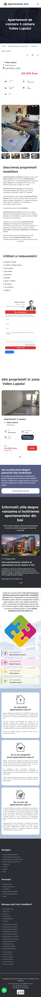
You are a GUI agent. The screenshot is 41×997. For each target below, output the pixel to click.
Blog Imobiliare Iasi (9, 886)
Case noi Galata (7, 957)
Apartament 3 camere (15, 419)
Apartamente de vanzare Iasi (18, 46)
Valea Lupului (5, 51)
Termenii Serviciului (29, 345)
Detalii (32, 448)
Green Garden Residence (10, 894)
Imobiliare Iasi (7, 884)
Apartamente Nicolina (9, 948)
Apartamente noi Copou (10, 929)
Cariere (5, 869)
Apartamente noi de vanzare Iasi (12, 859)
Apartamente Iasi (8, 909)
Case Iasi (5, 914)
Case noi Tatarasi (8, 964)
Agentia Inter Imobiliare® (10, 891)
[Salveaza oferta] (27, 55)
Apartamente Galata (9, 946)
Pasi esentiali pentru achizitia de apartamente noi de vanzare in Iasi (17, 563)
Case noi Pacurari (8, 961)
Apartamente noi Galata (10, 931)
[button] (35, 126)
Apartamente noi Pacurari (10, 936)
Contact (5, 866)
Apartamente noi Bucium (10, 924)
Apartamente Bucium (9, 941)
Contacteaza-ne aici (20, 491)
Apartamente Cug (8, 944)
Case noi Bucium (8, 952)
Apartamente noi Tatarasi (10, 939)
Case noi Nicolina (8, 959)
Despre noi (6, 864)
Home (3, 46)
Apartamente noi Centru (10, 927)
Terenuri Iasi (6, 916)
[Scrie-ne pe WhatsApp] (4, 990)
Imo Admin (6, 889)
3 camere (34, 46)
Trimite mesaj (20, 347)
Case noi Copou (7, 954)
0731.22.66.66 (21, 312)
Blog (4, 871)
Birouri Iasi (6, 911)
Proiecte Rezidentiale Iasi (10, 854)
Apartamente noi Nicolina (10, 934)
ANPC (31, 983)
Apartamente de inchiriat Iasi (11, 862)
